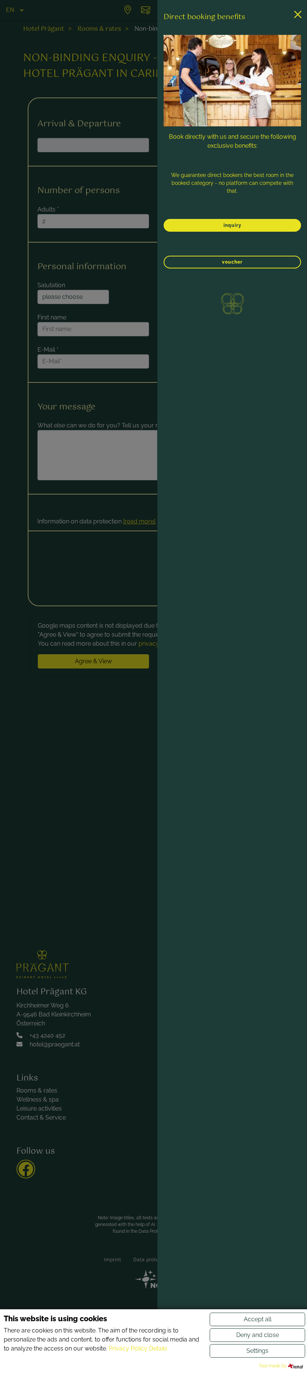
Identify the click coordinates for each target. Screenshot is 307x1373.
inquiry (232, 225)
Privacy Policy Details (138, 1348)
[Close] (298, 14)
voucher (232, 262)
